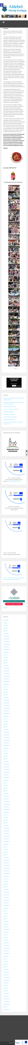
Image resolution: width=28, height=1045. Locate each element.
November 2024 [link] (6, 676)
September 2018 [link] (6, 873)
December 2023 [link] (6, 705)
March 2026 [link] (5, 633)
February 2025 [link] (6, 668)
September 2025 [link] (6, 649)
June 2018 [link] (5, 881)
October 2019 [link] (6, 838)
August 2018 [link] (5, 876)
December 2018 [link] (6, 865)
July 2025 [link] (5, 654)
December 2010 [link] (6, 1009)
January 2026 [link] (6, 638)
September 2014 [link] (6, 980)
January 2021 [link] (6, 798)
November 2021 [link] (6, 772)
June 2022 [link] (5, 753)
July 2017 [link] (5, 910)
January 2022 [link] (6, 766)
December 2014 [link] (6, 977)
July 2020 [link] (5, 814)
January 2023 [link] (6, 734)
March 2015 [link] (5, 969)
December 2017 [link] (6, 897)
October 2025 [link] (6, 646)
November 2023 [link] (6, 708)
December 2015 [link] (6, 945)
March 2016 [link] (5, 940)
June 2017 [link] (5, 913)
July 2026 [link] (5, 622)
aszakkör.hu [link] (5, 607)
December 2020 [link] (6, 801)
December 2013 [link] (6, 998)
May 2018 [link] (5, 884)
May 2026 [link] (5, 628)
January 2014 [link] (6, 996)
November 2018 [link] (6, 868)
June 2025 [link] (5, 657)
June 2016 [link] (5, 934)
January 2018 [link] (6, 894)
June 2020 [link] (5, 817)
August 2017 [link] (5, 908)
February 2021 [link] (6, 796)
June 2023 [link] (5, 721)
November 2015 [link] (6, 948)
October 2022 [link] (6, 742)
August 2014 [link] (5, 982)
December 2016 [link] (6, 929)
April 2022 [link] (5, 758)
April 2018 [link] (5, 886)
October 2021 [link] (6, 774)
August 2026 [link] (5, 620)
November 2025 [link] (6, 644)
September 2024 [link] (6, 681)
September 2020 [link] (6, 809)
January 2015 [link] (6, 974)
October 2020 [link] (6, 806)
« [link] (9, 368)
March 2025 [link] (5, 665)
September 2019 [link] (6, 841)
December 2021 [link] (6, 769)
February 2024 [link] (6, 700)
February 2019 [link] (6, 860)
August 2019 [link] (5, 844)
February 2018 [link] (6, 892)
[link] (1, 5)
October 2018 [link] (6, 870)
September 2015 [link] (6, 953)
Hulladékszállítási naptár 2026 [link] (9, 406)
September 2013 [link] (6, 1004)
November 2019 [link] (6, 836)
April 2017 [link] (5, 918)
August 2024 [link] (5, 684)
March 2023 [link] (5, 729)
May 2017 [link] (5, 916)
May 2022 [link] (5, 756)
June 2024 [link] (5, 689)
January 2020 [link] (6, 830)
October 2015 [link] (6, 950)
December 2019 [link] (6, 833)
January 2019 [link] (6, 862)
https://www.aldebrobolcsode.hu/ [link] (14, 481)
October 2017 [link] (6, 902)
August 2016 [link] (5, 932)
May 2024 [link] (5, 692)
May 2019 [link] (5, 852)
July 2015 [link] (5, 958)
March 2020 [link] (5, 825)
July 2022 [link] (5, 750)
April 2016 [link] (5, 937)
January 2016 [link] (6, 942)
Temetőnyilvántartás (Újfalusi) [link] (9, 419)
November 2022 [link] (6, 740)
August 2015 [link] (5, 956)
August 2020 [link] (5, 812)
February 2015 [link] (6, 972)
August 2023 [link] (5, 716)
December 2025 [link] (6, 641)
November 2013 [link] (6, 1001)
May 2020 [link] (5, 820)
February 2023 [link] (6, 732)
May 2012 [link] (5, 1006)
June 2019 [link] (5, 849)
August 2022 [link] (5, 748)
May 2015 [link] (5, 964)
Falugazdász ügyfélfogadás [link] (9, 414)
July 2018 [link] (5, 878)
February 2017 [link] (6, 924)
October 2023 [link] (6, 710)
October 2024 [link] (6, 678)
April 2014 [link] (5, 988)
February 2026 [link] (6, 636)
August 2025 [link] (5, 652)
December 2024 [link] (6, 673)
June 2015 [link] (5, 961)
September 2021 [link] (6, 777)
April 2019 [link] (5, 854)
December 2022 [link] (6, 737)
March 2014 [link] (5, 990)
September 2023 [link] (6, 713)
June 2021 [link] (5, 785)
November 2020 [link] (6, 804)
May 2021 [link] (5, 788)
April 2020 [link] (5, 822)
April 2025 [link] (5, 662)
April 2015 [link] (5, 966)
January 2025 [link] (6, 670)
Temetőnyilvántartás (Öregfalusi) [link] (10, 417)
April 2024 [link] (5, 694)
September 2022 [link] (6, 745)
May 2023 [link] (5, 724)
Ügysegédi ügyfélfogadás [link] (8, 411)
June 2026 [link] (5, 625)
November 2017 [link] (6, 900)
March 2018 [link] (5, 889)
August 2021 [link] (5, 780)
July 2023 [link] (5, 718)
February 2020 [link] (6, 828)
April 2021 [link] (5, 790)
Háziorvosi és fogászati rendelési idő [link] (10, 409)
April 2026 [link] (5, 630)
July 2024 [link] (5, 686)
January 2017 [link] (6, 926)
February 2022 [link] (6, 764)
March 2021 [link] (5, 793)
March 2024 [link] (5, 697)
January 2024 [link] (6, 702)
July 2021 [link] (5, 782)
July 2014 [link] (5, 985)
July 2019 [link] (5, 846)
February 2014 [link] (6, 993)
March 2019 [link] (5, 857)
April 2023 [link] (5, 726)
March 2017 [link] (5, 921)
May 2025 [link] (5, 660)
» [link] (18, 368)
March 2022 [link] (5, 761)
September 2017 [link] (6, 905)
